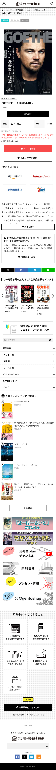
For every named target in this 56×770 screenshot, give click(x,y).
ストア (9, 10)
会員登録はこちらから (29, 707)
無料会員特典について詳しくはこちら (29, 714)
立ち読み (28, 114)
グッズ (6, 387)
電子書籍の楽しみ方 (11, 141)
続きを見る (29, 227)
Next (53, 296)
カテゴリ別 (9, 355)
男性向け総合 (40, 10)
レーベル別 (9, 368)
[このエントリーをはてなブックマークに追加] (31, 758)
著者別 (7, 361)
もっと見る (28, 508)
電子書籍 (19, 10)
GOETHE (25, 20)
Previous (2, 296)
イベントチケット (11, 374)
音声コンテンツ (10, 381)
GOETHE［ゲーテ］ (9, 99)
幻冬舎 (4, 107)
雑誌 (29, 10)
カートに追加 (29, 149)
